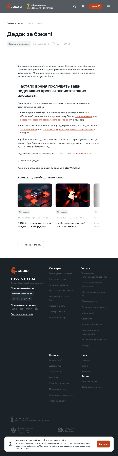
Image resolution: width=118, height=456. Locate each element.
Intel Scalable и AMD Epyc (59, 298)
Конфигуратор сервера (60, 273)
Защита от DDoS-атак (91, 324)
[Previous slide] (87, 177)
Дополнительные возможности (90, 332)
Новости (85, 360)
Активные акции (89, 381)
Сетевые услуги (89, 301)
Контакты (53, 377)
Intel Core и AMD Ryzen (61, 290)
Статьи (84, 366)
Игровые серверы (58, 317)
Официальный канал (20, 293)
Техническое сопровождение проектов (94, 275)
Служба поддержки (59, 383)
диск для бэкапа (83, 116)
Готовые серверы (57, 279)
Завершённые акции (91, 387)
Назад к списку (32, 244)
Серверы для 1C (57, 311)
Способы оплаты (57, 401)
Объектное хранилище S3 (93, 293)
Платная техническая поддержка (91, 284)
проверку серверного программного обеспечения (45, 119)
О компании (55, 371)
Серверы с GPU (57, 306)
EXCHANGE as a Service (93, 339)
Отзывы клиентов (57, 389)
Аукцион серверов (19, 299)
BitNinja (85, 345)
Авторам (85, 371)
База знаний (55, 360)
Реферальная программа (61, 395)
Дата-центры (55, 366)
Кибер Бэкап (87, 313)
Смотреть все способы (22, 314)
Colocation (86, 318)
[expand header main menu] (108, 6)
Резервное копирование (93, 307)
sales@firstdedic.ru (82, 153)
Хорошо (103, 444)
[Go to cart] (83, 6)
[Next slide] (97, 177)
